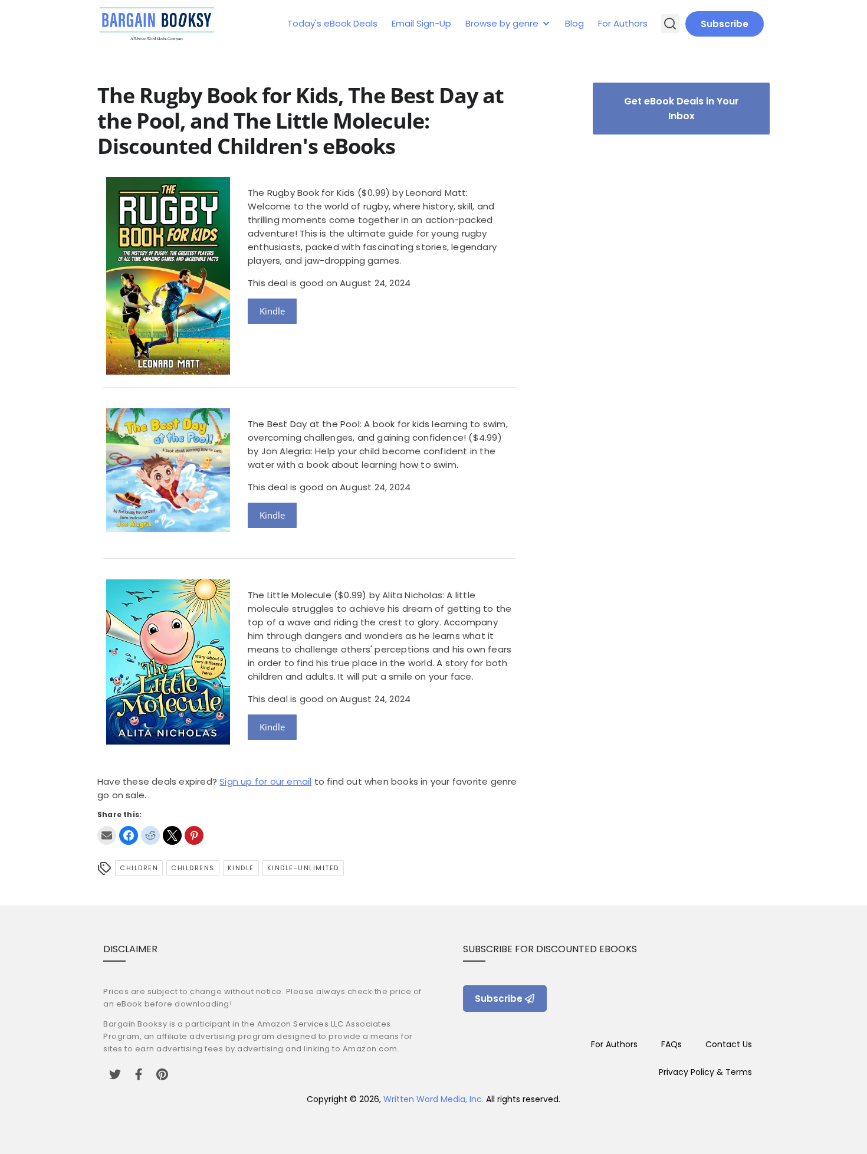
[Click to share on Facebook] (128, 835)
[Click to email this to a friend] (106, 835)
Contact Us (728, 1044)
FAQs (671, 1044)
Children (139, 868)
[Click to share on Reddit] (150, 835)
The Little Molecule (289, 595)
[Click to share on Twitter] (172, 835)
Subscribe (724, 24)
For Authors (623, 23)
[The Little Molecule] (168, 741)
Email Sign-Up (421, 23)
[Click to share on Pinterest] (194, 835)
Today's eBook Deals (332, 23)
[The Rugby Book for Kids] (168, 371)
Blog (574, 23)
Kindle (272, 311)
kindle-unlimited (303, 868)
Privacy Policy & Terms (705, 1072)
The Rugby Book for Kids (301, 192)
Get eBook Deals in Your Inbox (681, 108)
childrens (193, 868)
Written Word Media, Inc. (433, 1099)
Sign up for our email (265, 781)
